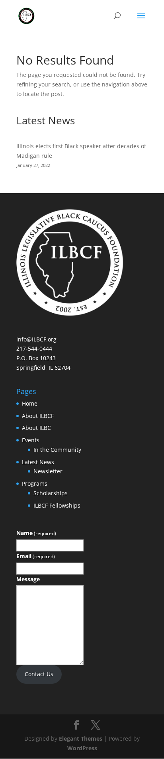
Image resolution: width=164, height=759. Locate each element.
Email (35, 556)
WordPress (82, 748)
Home (29, 403)
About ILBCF (38, 416)
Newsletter (47, 471)
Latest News (38, 462)
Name (36, 533)
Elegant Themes (80, 738)
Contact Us (39, 674)
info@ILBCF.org (36, 339)
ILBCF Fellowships (56, 505)
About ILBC (36, 427)
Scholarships (50, 493)
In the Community (57, 449)
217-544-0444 (34, 348)
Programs (34, 483)
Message (28, 579)
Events (30, 440)
